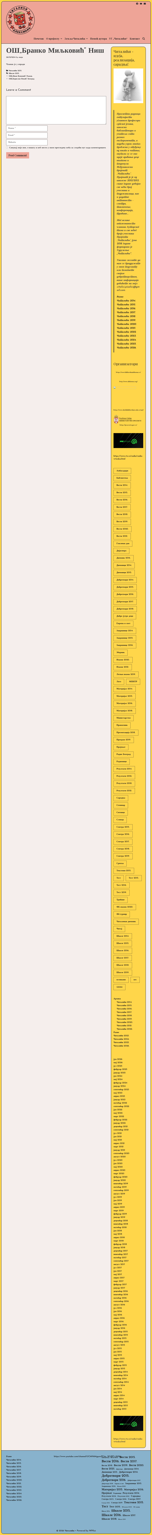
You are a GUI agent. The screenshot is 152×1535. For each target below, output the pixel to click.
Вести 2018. (122, 514)
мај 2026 (118, 1063)
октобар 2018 (120, 1227)
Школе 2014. (122, 936)
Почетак (39, 38)
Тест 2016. (121, 885)
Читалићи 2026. (126, 348)
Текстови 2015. (123, 871)
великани (121, 980)
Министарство (123, 718)
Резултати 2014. (124, 769)
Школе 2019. (122, 972)
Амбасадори (122, 471)
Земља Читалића (74, 38)
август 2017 (119, 1264)
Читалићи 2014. (126, 301)
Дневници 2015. (124, 573)
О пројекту (52, 38)
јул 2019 (118, 1197)
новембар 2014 (121, 1375)
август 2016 (119, 1305)
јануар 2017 (119, 1288)
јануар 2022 (120, 1123)
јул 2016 (118, 1308)
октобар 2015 (120, 1338)
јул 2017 (118, 1268)
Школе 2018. (122, 965)
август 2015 (119, 1345)
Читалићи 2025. (126, 344)
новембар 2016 (121, 1295)
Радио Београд (123, 754)
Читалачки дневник (126, 922)
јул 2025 (118, 1066)
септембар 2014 (121, 1382)
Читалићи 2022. (126, 332)
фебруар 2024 (120, 1083)
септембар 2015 (121, 1342)
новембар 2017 (121, 1254)
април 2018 (119, 1238)
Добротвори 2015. (125, 587)
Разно (120, 297)
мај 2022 (118, 1113)
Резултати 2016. (124, 776)
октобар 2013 (120, 1409)
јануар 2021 (119, 1150)
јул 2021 (118, 1133)
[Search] (143, 38)
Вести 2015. (122, 493)
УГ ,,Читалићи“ (118, 38)
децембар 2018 (121, 1221)
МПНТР (133, 682)
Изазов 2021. (122, 667)
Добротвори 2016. (125, 594)
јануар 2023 (119, 1100)
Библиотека (122, 478)
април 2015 (119, 1359)
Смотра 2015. (123, 827)
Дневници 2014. (124, 565)
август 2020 (120, 1157)
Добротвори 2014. (125, 580)
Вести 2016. (122, 500)
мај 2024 (118, 1079)
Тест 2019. (121, 892)
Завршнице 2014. (124, 631)
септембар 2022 (121, 1106)
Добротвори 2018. (125, 609)
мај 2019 (118, 1204)
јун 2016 (118, 1311)
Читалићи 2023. (126, 336)
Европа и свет (123, 623)
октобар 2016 (120, 1298)
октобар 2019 (120, 1187)
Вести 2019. (122, 522)
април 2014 (119, 1396)
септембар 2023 (121, 1090)
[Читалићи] (20, 20)
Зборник (120, 652)
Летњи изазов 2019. (126, 674)
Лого (118, 682)
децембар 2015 (121, 1332)
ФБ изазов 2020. (124, 907)
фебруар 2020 (120, 1177)
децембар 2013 (121, 1402)
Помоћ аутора (98, 38)
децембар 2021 (121, 1127)
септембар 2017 (121, 1261)
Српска (120, 863)
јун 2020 (118, 1164)
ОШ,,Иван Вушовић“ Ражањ (20, 76)
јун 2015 (118, 1352)
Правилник (122, 725)
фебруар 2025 (120, 1069)
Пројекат (120, 747)
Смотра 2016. (123, 834)
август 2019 (119, 1194)
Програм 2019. (123, 740)
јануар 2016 (119, 1328)
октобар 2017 (120, 1258)
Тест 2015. (134, 878)
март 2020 (119, 1174)
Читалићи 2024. (126, 340)
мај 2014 (118, 1392)
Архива (117, 999)
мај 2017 (118, 1275)
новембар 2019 (121, 1184)
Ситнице (120, 812)
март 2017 (118, 1281)
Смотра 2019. (123, 856)
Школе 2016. (122, 951)
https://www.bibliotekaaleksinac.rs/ (128, 372)
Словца (120, 820)
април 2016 (119, 1318)
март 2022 (119, 1117)
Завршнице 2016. (124, 645)
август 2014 (119, 1385)
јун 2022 (118, 1110)
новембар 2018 (121, 1224)
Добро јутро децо (124, 616)
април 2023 (119, 1096)
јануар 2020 (120, 1180)
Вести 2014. (122, 485)
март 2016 (119, 1322)
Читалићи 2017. (126, 312)
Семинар (120, 805)
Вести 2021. (122, 536)
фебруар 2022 (120, 1120)
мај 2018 (118, 1234)
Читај (119, 929)
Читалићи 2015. (15, 71)
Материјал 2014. (124, 689)
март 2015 (119, 1362)
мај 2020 (118, 1167)
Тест (118, 878)
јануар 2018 (119, 1248)
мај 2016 (118, 1315)
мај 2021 (118, 1140)
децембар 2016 (121, 1291)
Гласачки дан (122, 544)
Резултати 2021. (124, 791)
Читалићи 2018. (126, 316)
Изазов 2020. (123, 660)
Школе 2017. (122, 958)
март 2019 (119, 1211)
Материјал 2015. (124, 696)
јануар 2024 (120, 1086)
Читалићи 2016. (126, 308)
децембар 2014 (121, 1372)
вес (135, 980)
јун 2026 (118, 1059)
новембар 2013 (121, 1406)
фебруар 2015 (120, 1365)
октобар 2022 (120, 1103)
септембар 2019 (121, 1190)
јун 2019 (118, 1200)
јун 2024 (118, 1076)
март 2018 (119, 1241)
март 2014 (119, 1399)
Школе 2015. (14, 73)
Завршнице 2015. (124, 638)
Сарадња (120, 798)
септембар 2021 (121, 1130)
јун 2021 (118, 1137)
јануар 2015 (119, 1369)
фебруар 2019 (120, 1214)
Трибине (120, 900)
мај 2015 (118, 1355)
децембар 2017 (121, 1251)
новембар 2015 (121, 1335)
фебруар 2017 (120, 1285)
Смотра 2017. (122, 842)
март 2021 (119, 1147)
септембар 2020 (121, 1153)
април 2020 (119, 1170)
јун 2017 (118, 1271)
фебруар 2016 (120, 1325)
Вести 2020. (122, 529)
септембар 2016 (121, 1301)
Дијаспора (121, 551)
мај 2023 (118, 1093)
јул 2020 (118, 1160)
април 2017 (119, 1278)
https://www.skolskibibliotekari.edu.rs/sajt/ (129, 410)
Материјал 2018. (124, 711)
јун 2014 (118, 1389)
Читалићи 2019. (126, 320)
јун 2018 (118, 1231)
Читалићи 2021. (126, 328)
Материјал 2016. (124, 703)
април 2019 (119, 1207)
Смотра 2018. (123, 849)
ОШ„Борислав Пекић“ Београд (21, 79)
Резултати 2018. (124, 783)
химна (119, 987)
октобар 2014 (120, 1379)
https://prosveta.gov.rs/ (128, 425)
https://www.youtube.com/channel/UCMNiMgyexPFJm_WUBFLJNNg (87, 1457)
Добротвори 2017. (125, 602)
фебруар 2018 (120, 1244)
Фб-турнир (121, 914)
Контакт (135, 38)
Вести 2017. (122, 507)
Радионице (121, 762)
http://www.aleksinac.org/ (128, 381)
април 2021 (119, 1143)
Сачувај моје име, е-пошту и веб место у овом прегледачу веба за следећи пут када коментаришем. (57, 148)
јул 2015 (118, 1349)
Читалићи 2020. (126, 324)
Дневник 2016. (123, 558)
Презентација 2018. (125, 733)
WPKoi (92, 1531)
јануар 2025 (120, 1073)
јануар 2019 (119, 1217)
